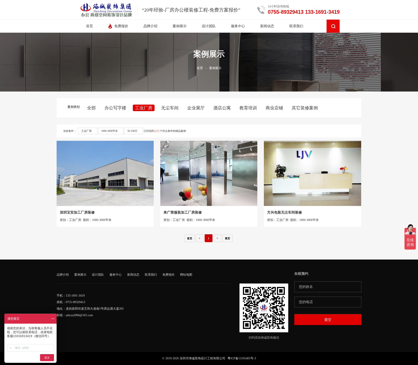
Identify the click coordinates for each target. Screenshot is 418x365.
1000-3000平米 (109, 130)
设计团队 (98, 274)
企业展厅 (196, 107)
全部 (91, 107)
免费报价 (168, 274)
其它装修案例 (305, 107)
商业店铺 (274, 107)
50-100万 (132, 130)
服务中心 (116, 274)
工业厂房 (143, 107)
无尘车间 (170, 107)
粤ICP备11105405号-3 (242, 358)
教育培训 (248, 107)
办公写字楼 (115, 107)
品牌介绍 (63, 274)
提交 (327, 319)
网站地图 (186, 274)
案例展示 (215, 68)
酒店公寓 (222, 107)
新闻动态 (133, 274)
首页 (200, 68)
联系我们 (151, 274)
